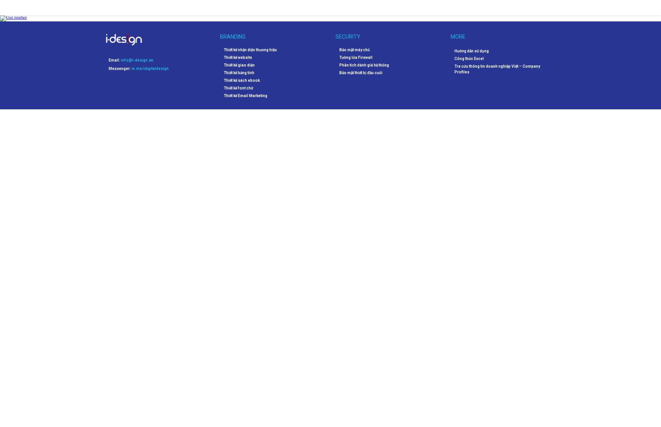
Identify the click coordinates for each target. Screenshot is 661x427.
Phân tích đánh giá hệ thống (364, 65)
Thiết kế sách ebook (242, 81)
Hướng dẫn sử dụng (471, 51)
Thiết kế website (238, 58)
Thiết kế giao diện (239, 65)
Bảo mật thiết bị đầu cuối (361, 73)
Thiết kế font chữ (238, 88)
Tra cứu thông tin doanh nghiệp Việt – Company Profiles (497, 69)
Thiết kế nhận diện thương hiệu (250, 50)
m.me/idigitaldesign (150, 69)
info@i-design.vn (137, 60)
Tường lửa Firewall (356, 58)
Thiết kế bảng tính (239, 73)
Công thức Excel (469, 59)
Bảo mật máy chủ (354, 50)
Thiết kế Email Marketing (245, 96)
